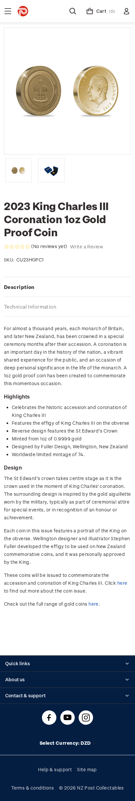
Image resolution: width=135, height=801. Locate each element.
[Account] (126, 11)
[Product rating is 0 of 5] (17, 246)
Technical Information (30, 307)
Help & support (55, 769)
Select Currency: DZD (66, 743)
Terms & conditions (32, 788)
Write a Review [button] (86, 246)
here (122, 583)
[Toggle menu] (8, 11)
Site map (87, 769)
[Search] (72, 11)
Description (19, 287)
